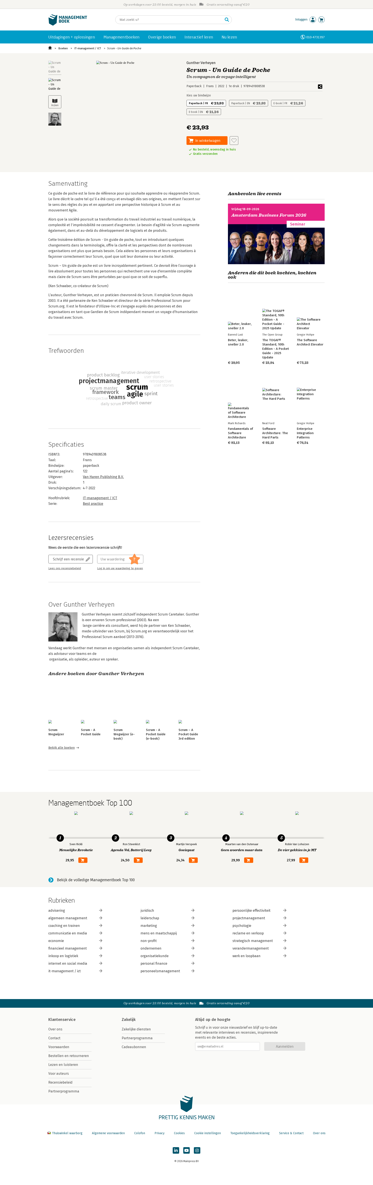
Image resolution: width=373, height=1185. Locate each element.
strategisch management (252, 941)
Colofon (139, 1133)
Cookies (179, 1133)
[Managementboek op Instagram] (197, 1150)
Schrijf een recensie (68, 559)
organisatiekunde (155, 956)
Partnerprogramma (63, 1091)
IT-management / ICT (87, 48)
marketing (149, 926)
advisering (56, 910)
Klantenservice (62, 1019)
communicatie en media (67, 933)
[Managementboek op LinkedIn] (176, 1150)
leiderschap (150, 918)
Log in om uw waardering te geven (120, 568)
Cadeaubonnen (134, 1047)
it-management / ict (64, 971)
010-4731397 (315, 37)
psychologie (241, 926)
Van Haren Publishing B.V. (103, 477)
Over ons (55, 1029)
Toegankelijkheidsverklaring (250, 1133)
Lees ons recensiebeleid (64, 568)
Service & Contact (291, 1133)
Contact (54, 1038)
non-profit (149, 941)
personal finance (154, 963)
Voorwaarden (58, 1047)
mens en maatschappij (159, 933)
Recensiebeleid (60, 1082)
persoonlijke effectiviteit (251, 910)
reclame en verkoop (248, 933)
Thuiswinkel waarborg (67, 1133)
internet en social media (67, 963)
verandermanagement (250, 948)
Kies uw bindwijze (198, 95)
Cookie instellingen (207, 1133)
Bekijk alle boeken (61, 748)
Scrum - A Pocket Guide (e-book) (156, 734)
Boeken (63, 48)
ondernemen (151, 948)
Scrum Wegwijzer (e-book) (124, 734)
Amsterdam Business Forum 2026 (269, 215)
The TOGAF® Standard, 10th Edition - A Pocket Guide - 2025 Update (275, 348)
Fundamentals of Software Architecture (240, 433)
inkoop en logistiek (63, 956)
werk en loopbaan (246, 956)
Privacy (159, 1133)
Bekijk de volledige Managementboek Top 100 (96, 880)
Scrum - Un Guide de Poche (124, 48)
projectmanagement (248, 918)
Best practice (93, 504)
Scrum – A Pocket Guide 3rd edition (188, 734)
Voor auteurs (58, 1073)
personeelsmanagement (160, 971)
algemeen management (67, 918)
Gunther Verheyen (201, 63)
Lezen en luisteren (63, 1065)
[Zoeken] (226, 19)
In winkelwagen (207, 140)
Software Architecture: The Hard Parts (275, 433)
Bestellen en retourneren (68, 1056)
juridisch (147, 910)
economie (56, 941)
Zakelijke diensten (136, 1029)
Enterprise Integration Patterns (305, 433)
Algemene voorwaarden (108, 1133)
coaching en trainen (64, 926)
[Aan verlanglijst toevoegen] (234, 140)
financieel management (67, 948)
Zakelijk (129, 1019)
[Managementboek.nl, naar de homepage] (67, 24)
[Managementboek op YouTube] (186, 1150)
